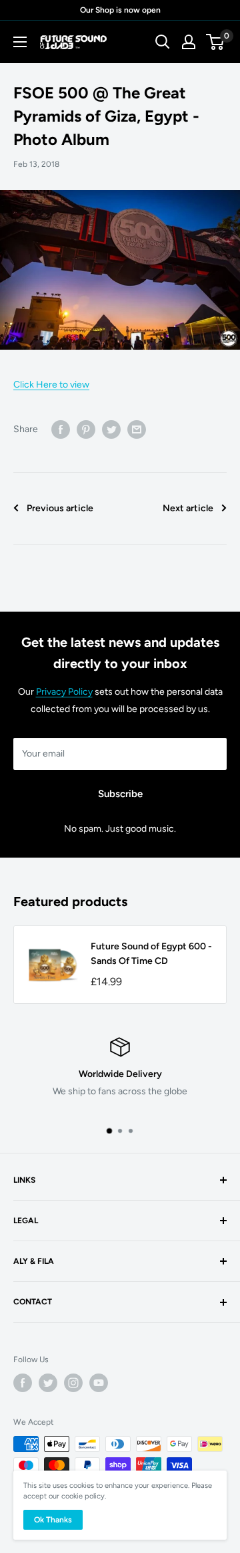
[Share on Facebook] (60, 429)
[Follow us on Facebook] (22, 1383)
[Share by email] (136, 429)
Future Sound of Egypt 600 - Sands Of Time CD (151, 954)
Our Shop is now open (120, 10)
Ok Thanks (53, 1519)
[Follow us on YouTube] (98, 1383)
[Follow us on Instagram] (73, 1383)
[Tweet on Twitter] (111, 429)
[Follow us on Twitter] (48, 1383)
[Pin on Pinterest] (86, 429)
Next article (188, 508)
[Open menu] (20, 42)
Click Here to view (51, 384)
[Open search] (162, 42)
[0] (215, 42)
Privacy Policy (64, 691)
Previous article (60, 508)
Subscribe (120, 794)
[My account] (188, 42)
